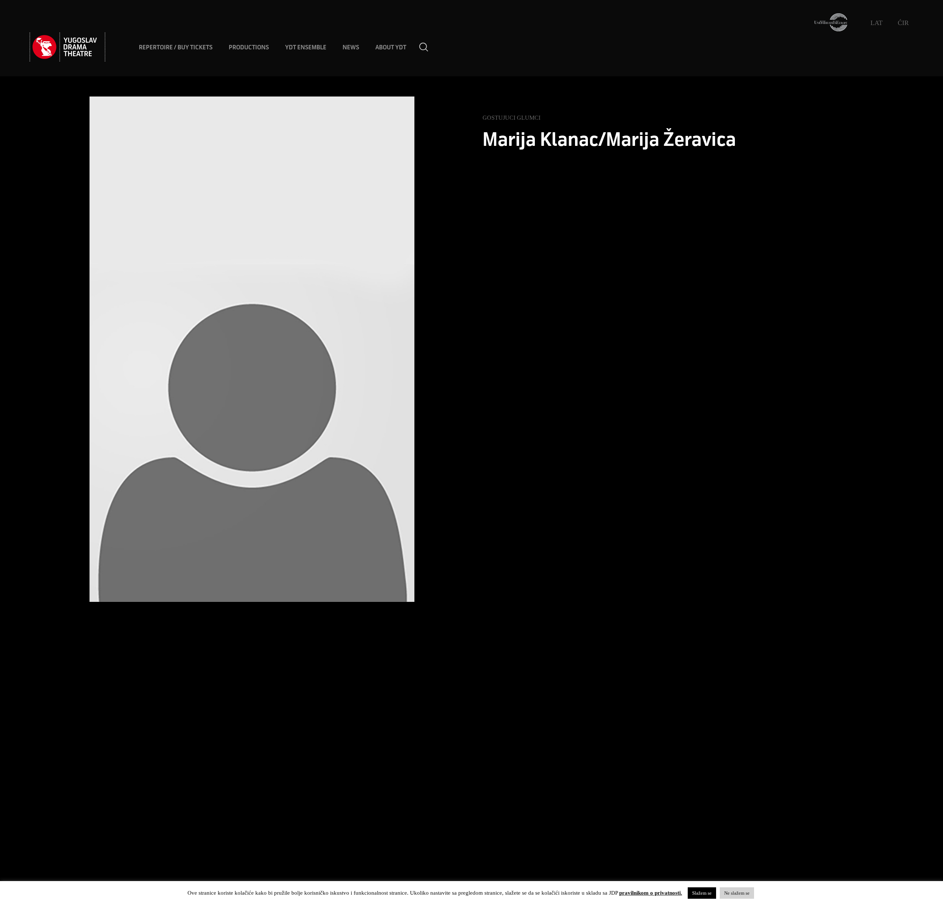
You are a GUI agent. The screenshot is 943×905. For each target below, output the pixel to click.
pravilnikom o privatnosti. (650, 893)
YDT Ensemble (305, 47)
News (351, 47)
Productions (249, 47)
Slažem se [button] (702, 893)
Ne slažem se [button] (737, 893)
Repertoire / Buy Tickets (176, 47)
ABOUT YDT (390, 47)
